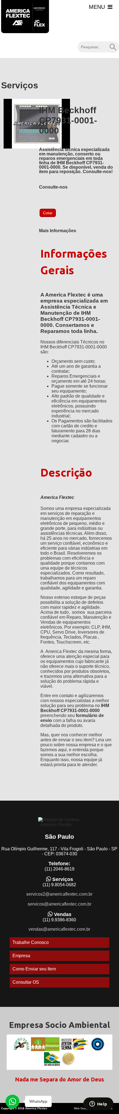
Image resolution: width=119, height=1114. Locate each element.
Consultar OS (25, 982)
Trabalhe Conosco (30, 942)
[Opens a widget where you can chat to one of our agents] (98, 1104)
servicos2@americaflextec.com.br (59, 894)
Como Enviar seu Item (34, 969)
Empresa (21, 955)
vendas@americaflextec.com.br (59, 929)
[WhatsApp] (12, 1101)
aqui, (63, 749)
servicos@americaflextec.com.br (59, 904)
